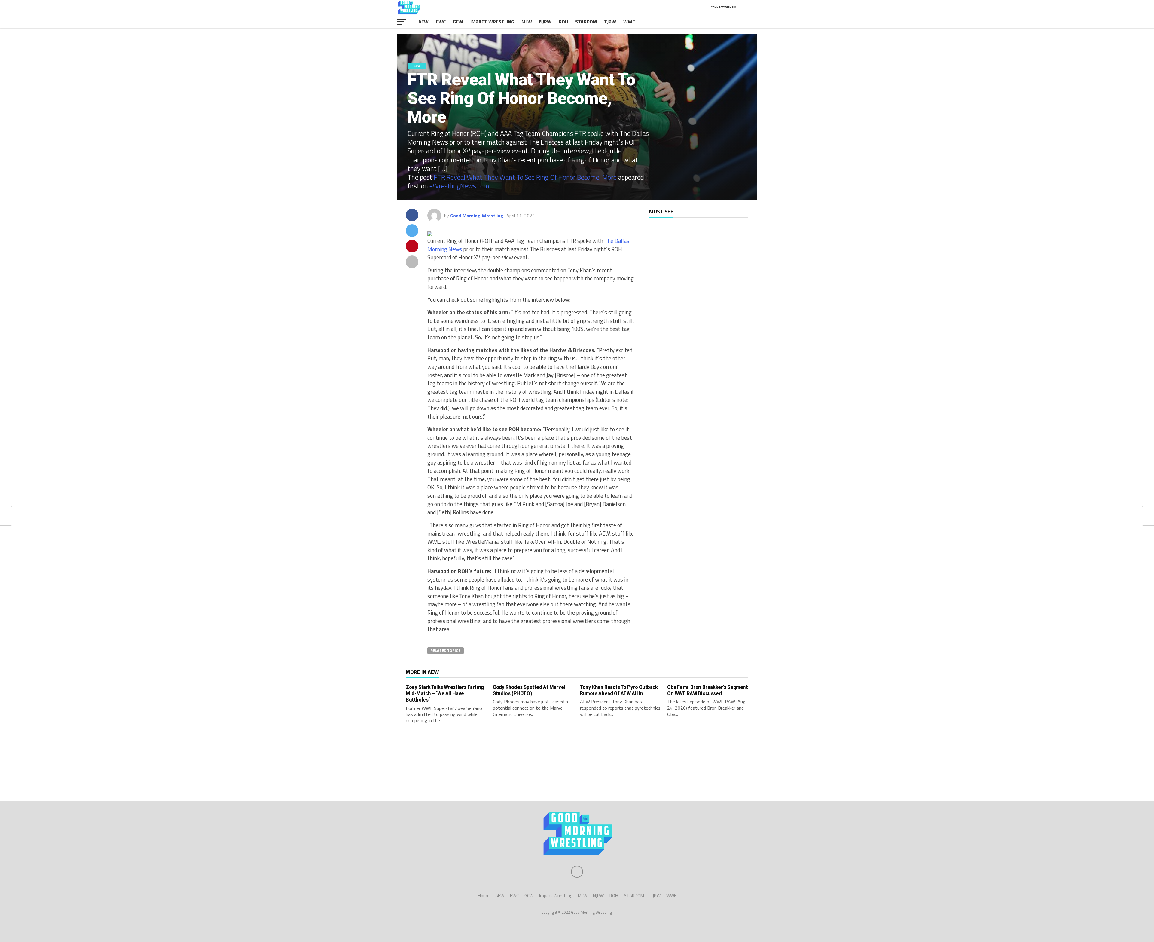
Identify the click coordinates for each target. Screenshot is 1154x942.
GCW (458, 21)
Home (484, 895)
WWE (629, 21)
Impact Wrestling (492, 21)
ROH (563, 21)
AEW (423, 21)
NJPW (545, 21)
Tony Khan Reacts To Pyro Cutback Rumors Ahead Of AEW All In (619, 690)
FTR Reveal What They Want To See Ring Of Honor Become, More (525, 177)
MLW (526, 21)
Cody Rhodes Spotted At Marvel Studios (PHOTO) (529, 690)
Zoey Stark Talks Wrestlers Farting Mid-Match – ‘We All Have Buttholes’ (445, 693)
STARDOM (586, 21)
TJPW (610, 21)
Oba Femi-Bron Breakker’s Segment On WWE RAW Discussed (707, 690)
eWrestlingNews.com (459, 186)
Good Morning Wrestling (476, 215)
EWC (441, 21)
